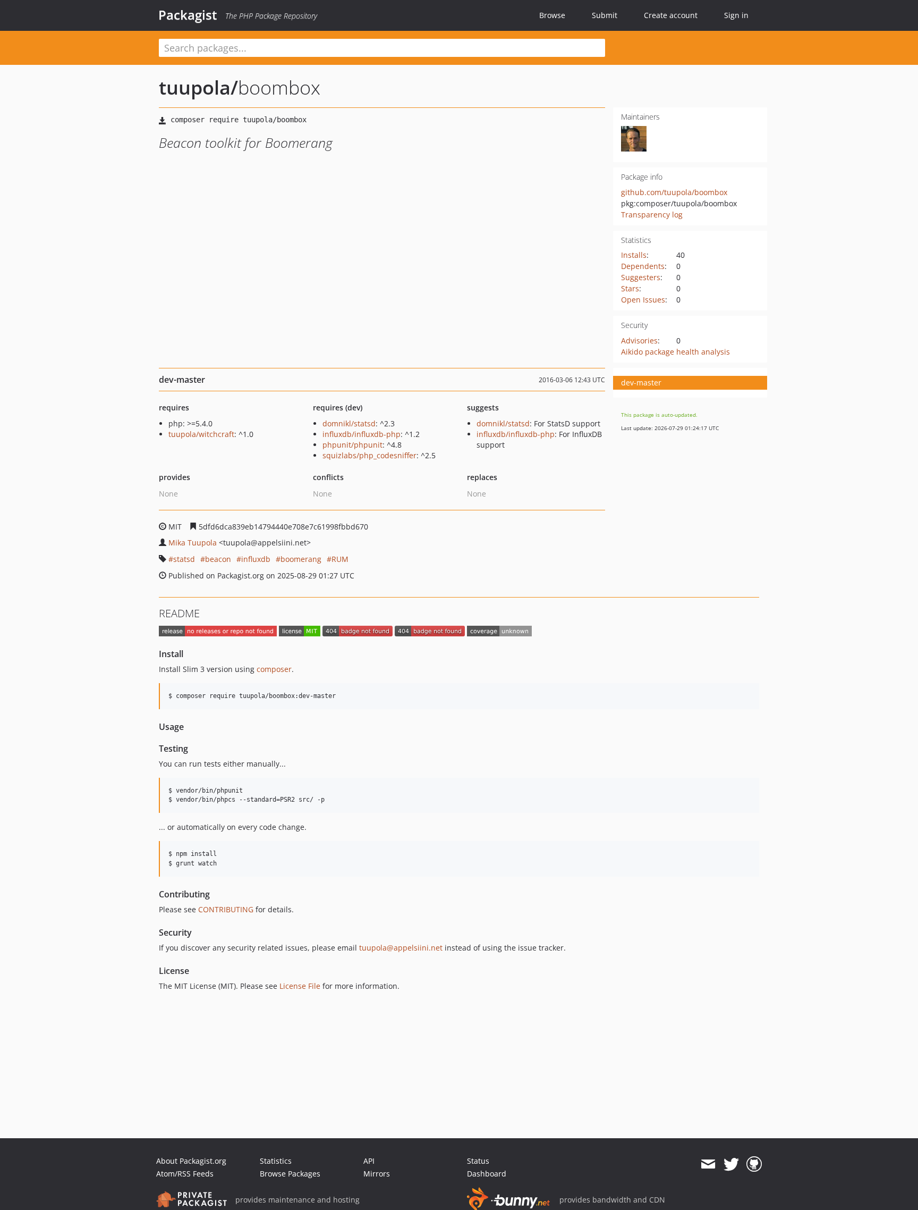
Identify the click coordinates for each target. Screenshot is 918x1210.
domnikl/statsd (349, 423)
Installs (634, 255)
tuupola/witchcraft (201, 434)
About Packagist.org (191, 1161)
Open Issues (643, 300)
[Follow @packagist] (731, 1164)
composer (274, 669)
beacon (218, 559)
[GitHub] (754, 1164)
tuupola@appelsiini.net (401, 948)
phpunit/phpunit (352, 445)
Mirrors (376, 1174)
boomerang (300, 559)
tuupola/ (198, 87)
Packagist (187, 14)
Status (478, 1161)
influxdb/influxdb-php (361, 434)
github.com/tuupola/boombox (674, 192)
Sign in (736, 15)
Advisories (639, 340)
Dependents (643, 266)
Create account (671, 15)
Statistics (276, 1161)
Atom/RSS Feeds (185, 1174)
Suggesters (640, 277)
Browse (552, 15)
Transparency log (652, 214)
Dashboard (486, 1174)
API (369, 1161)
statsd (184, 559)
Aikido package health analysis (675, 352)
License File (299, 986)
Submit (604, 15)
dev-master (641, 382)
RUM (340, 559)
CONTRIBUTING (225, 909)
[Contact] (708, 1164)
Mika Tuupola (192, 542)
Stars (630, 288)
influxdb (255, 559)
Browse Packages (290, 1174)
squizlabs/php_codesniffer (369, 455)
